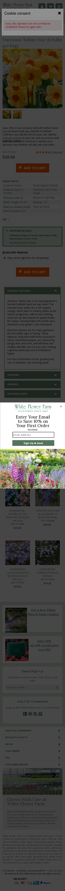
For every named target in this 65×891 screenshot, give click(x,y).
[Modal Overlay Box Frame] (32, 445)
